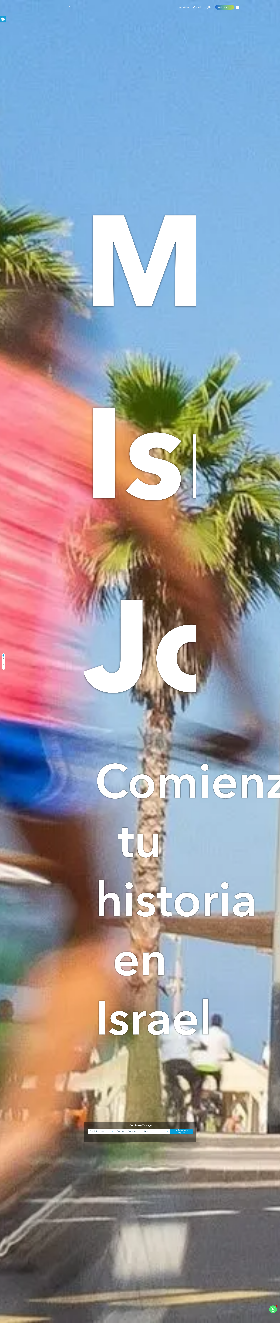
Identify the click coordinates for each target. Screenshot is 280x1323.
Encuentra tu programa (183, 1131)
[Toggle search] (70, 7)
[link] (3, 19)
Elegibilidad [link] (183, 7)
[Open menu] (237, 7)
